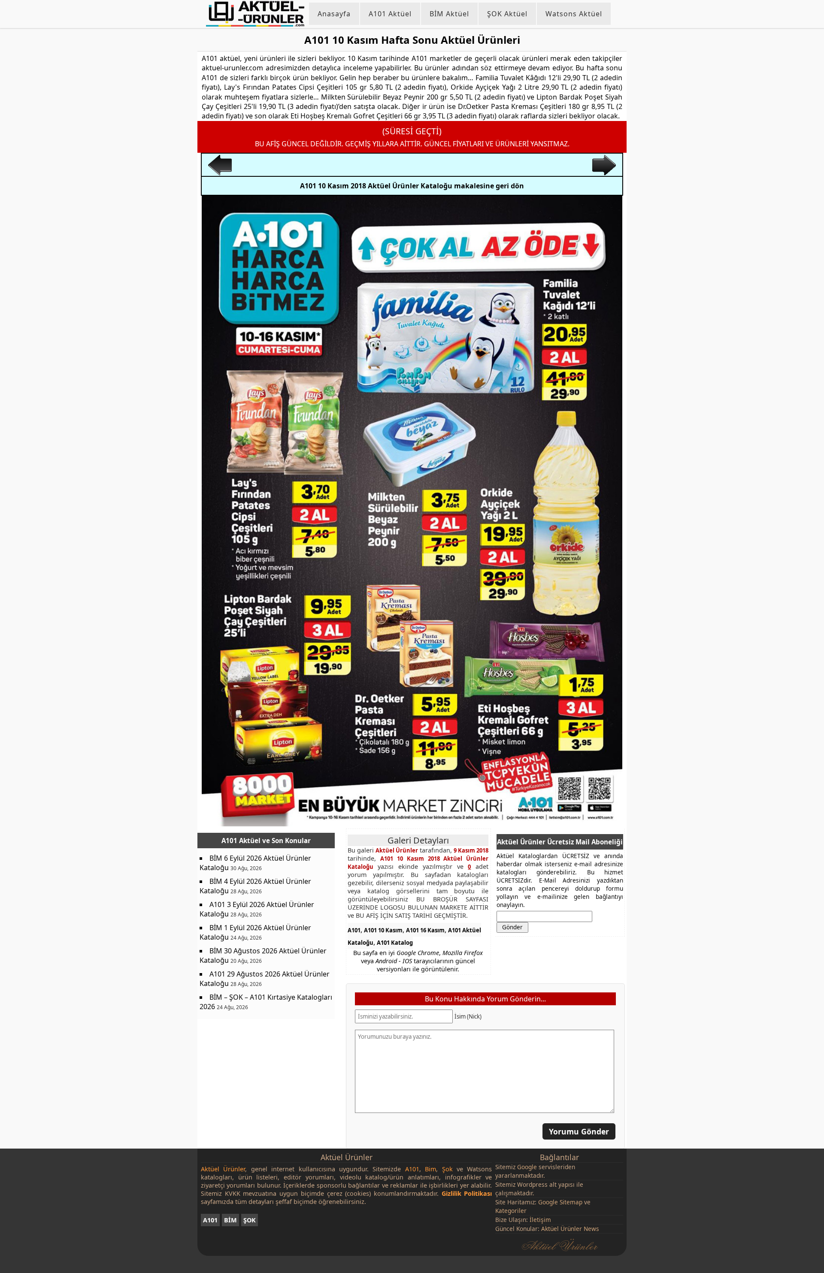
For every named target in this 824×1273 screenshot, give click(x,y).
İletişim (540, 1220)
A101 (354, 930)
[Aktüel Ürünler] (255, 14)
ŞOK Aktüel (507, 13)
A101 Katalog (395, 942)
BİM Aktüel (449, 13)
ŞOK (249, 1220)
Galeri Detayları (418, 840)
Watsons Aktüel (573, 13)
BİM (230, 1220)
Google (527, 1167)
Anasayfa (334, 13)
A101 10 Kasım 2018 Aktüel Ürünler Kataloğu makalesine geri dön (412, 185)
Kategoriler (511, 1210)
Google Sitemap (560, 1202)
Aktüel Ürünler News (570, 1229)
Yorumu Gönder (579, 1131)
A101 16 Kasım (425, 930)
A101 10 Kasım (383, 930)
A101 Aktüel (390, 13)
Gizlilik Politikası (467, 1193)
